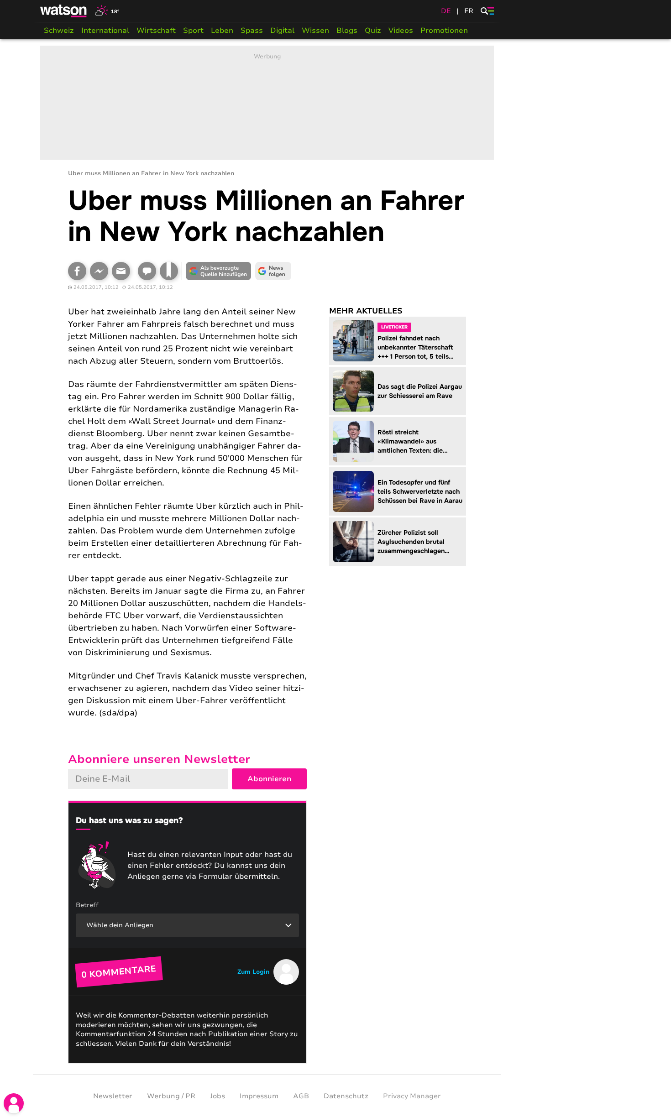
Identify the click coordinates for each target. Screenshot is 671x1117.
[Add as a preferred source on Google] (219, 271)
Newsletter (112, 1096)
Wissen (315, 31)
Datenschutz (346, 1096)
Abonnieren (269, 779)
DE (446, 11)
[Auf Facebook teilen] (77, 271)
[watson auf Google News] (273, 271)
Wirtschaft (156, 31)
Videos (400, 31)
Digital (282, 31)
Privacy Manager (412, 1096)
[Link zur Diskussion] (147, 271)
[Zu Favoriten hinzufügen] (169, 271)
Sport (193, 31)
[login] (14, 1103)
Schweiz (59, 31)
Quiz (373, 31)
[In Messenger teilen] (99, 271)
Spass (252, 31)
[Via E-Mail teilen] (121, 271)
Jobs (217, 1096)
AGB (301, 1096)
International (105, 31)
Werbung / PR (171, 1096)
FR (468, 11)
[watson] (64, 11)
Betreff (87, 905)
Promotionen (444, 31)
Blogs (346, 31)
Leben (222, 31)
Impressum (259, 1096)
